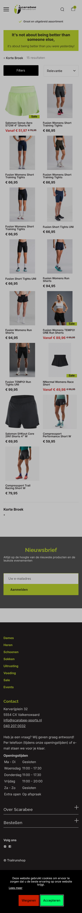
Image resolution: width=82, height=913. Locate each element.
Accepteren (51, 900)
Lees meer (15, 888)
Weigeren (29, 900)
